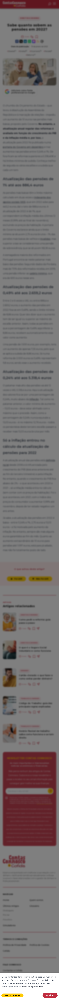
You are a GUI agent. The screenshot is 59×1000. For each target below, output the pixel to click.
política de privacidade (33, 986)
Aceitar (50, 995)
